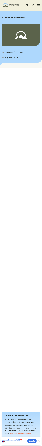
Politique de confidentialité (21, 434)
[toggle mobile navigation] (38, 5)
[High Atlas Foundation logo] (10, 5)
